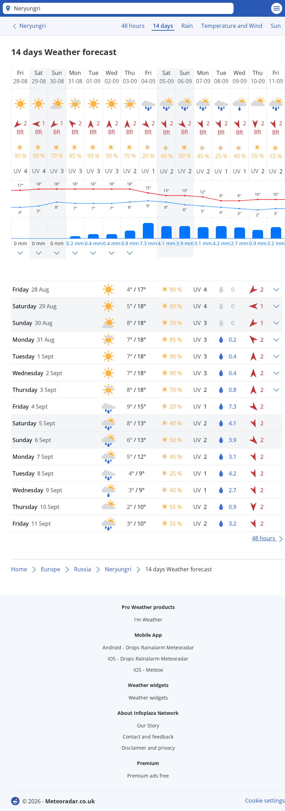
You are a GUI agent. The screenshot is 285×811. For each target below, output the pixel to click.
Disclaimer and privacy (148, 747)
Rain (187, 26)
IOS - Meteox (148, 669)
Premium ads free (148, 775)
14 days (163, 26)
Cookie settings (265, 800)
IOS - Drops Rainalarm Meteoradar (148, 658)
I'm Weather (148, 619)
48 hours (133, 26)
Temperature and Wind (231, 26)
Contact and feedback (148, 736)
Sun (276, 26)
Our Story (148, 725)
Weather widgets (148, 697)
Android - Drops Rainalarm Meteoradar (148, 647)
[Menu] (276, 8)
